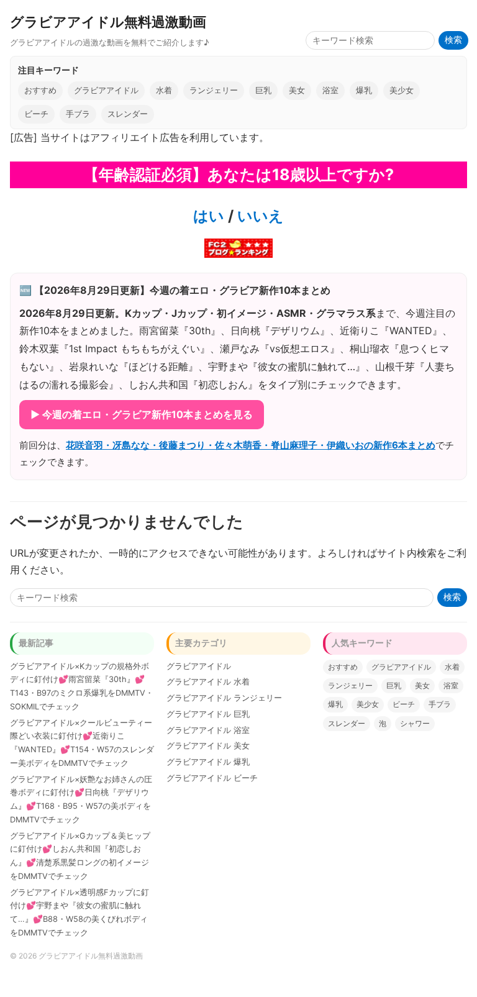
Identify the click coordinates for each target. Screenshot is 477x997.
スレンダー (127, 114)
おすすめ (40, 90)
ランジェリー (213, 90)
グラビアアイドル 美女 (208, 745)
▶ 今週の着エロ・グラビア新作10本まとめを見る (141, 414)
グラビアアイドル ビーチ (212, 778)
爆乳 (364, 90)
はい (208, 216)
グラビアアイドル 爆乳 (208, 762)
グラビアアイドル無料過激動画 (108, 21)
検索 (453, 40)
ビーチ (36, 114)
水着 (164, 90)
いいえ (259, 216)
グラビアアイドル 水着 (208, 681)
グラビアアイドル (106, 90)
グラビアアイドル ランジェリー (224, 698)
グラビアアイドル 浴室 (208, 730)
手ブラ (78, 114)
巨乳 (263, 90)
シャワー (415, 723)
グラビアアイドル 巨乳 (208, 714)
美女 (297, 90)
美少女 (401, 90)
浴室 (330, 90)
